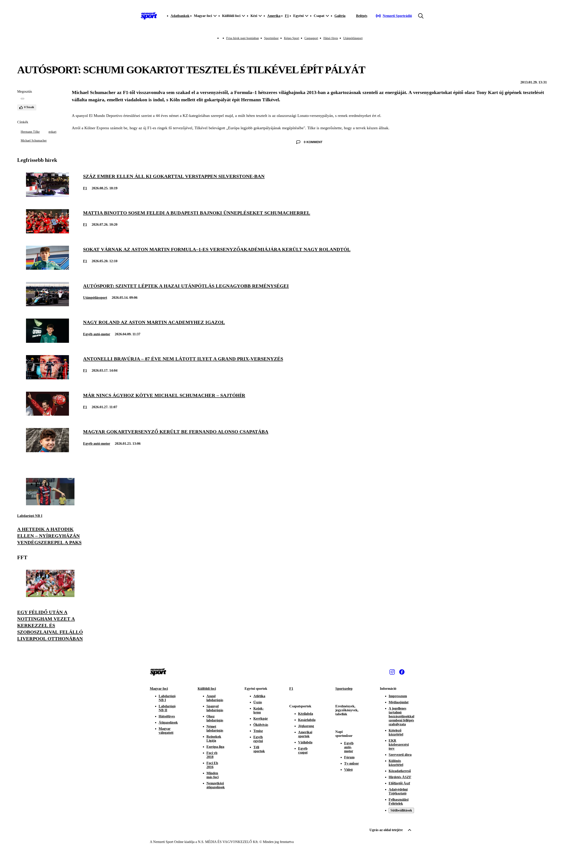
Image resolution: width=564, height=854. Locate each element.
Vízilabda (305, 742)
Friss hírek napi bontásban (242, 38)
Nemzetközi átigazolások (215, 785)
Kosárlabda (306, 720)
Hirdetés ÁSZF (400, 777)
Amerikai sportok (305, 734)
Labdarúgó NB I (29, 516)
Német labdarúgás (214, 728)
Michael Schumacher (34, 140)
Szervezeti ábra (400, 754)
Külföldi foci (207, 688)
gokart (52, 131)
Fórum (349, 757)
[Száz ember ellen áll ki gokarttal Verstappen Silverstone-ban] (47, 195)
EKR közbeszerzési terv (399, 744)
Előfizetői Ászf (399, 783)
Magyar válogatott (166, 730)
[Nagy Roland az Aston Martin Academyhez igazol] (47, 341)
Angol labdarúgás (214, 698)
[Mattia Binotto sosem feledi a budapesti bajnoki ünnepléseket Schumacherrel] (47, 232)
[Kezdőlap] (149, 16)
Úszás (257, 702)
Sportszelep (343, 688)
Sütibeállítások (401, 810)
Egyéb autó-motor (96, 334)
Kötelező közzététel (396, 732)
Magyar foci (159, 688)
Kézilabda (305, 714)
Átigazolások (168, 722)
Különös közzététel (396, 763)
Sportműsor (271, 38)
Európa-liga (215, 747)
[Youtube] (411, 672)
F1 (287, 16)
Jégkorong (306, 726)
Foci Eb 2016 (212, 765)
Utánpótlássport (353, 38)
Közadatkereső (400, 771)
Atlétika (259, 696)
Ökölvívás (260, 725)
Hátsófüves (167, 716)
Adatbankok (180, 16)
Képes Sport (291, 38)
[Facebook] (401, 672)
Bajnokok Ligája (213, 738)
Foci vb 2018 (211, 755)
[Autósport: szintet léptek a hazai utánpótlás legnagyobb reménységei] (47, 305)
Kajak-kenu (258, 710)
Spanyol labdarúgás (214, 708)
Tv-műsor (351, 763)
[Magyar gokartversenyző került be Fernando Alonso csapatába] (47, 451)
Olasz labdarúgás (214, 718)
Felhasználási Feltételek (398, 801)
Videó (348, 769)
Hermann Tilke (30, 131)
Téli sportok (259, 749)
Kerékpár (260, 718)
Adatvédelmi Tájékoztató (398, 791)
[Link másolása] (22, 98)
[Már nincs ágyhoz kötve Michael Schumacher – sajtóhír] (47, 414)
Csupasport (311, 38)
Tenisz (258, 731)
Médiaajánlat (398, 702)
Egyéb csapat (303, 750)
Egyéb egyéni (258, 739)
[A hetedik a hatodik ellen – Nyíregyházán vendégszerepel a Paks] (50, 504)
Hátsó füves (330, 38)
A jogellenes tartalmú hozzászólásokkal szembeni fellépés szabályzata (401, 716)
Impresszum (398, 696)
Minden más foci (212, 775)
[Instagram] (392, 672)
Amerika (273, 16)
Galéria (339, 16)
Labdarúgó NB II (167, 708)
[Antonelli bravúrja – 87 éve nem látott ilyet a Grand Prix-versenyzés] (47, 378)
